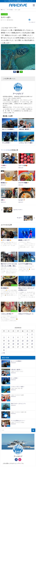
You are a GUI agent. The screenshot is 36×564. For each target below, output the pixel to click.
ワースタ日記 (4, 14)
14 (23, 340)
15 (27, 340)
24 (4, 347)
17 (4, 343)
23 (32, 343)
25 (8, 347)
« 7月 (3, 353)
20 (18, 343)
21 (23, 343)
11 (8, 340)
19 (13, 343)
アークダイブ (32, 22)
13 (18, 340)
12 (13, 340)
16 (32, 340)
